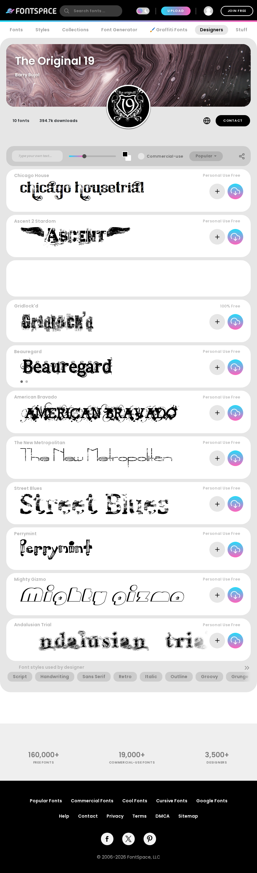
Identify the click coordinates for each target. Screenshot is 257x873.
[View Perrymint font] (56, 549)
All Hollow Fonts (224, 381)
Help (64, 816)
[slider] (84, 156)
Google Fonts (212, 801)
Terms (139, 816)
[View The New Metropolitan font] (96, 458)
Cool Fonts (134, 801)
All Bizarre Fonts (224, 335)
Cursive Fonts (171, 801)
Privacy (115, 816)
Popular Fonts (46, 801)
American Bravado (35, 397)
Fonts (16, 30)
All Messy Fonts (225, 427)
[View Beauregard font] (66, 367)
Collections (75, 30)
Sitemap (188, 816)
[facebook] (107, 839)
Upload (175, 10)
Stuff (241, 30)
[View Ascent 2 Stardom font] (75, 237)
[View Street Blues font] (94, 504)
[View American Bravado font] (99, 413)
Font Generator (119, 30)
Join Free (237, 10)
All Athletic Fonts (223, 251)
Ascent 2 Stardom (35, 221)
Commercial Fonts (92, 801)
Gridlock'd (26, 306)
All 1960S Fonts (226, 609)
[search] (91, 11)
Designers (211, 30)
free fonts (43, 762)
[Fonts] (31, 11)
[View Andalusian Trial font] (117, 640)
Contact (233, 120)
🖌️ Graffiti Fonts (168, 30)
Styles (42, 30)
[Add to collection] (217, 191)
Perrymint (25, 533)
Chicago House (31, 175)
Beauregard (28, 351)
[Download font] (235, 191)
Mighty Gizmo (30, 579)
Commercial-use (165, 156)
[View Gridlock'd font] (56, 322)
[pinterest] (150, 839)
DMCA (162, 816)
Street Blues (28, 488)
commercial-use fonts (132, 762)
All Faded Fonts (225, 472)
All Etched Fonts (224, 205)
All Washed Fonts (223, 518)
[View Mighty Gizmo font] (102, 595)
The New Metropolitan (39, 442)
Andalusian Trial (32, 625)
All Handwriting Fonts (219, 563)
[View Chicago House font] (82, 191)
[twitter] (128, 839)
